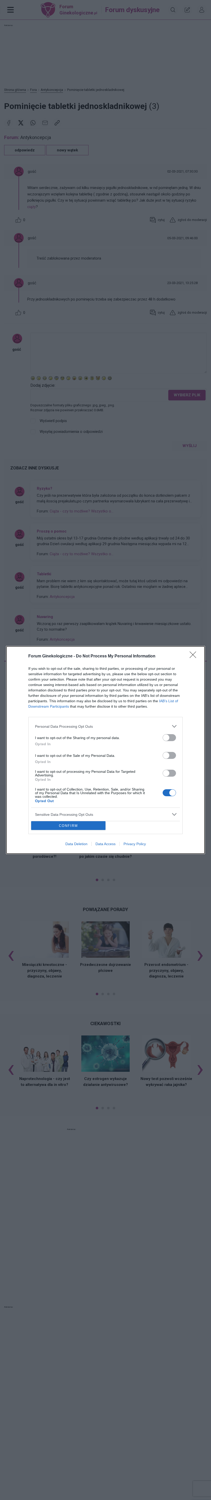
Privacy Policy (135, 844)
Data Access (105, 844)
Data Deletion (76, 844)
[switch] (169, 737)
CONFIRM (68, 826)
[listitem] (105, 726)
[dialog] (105, 750)
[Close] (194, 656)
